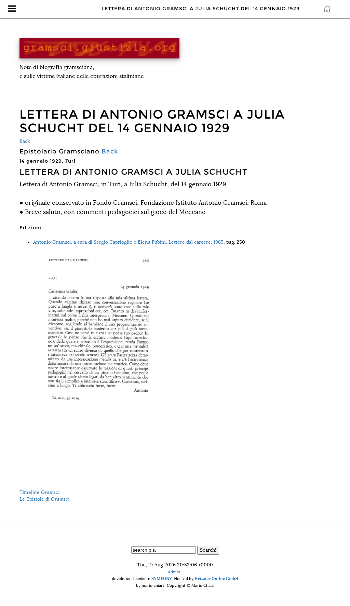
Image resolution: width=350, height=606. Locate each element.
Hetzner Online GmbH (216, 578)
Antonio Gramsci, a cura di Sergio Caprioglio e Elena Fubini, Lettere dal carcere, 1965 (128, 242)
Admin (174, 571)
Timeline (39, 492)
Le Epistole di (44, 499)
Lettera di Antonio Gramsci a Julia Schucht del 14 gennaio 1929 (201, 8)
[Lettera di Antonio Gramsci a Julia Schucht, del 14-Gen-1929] (182, 347)
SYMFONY (161, 578)
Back (24, 141)
